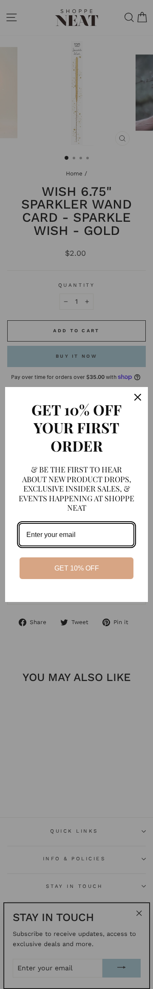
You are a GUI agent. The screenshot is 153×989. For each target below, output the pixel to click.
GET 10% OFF (76, 568)
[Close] (138, 397)
